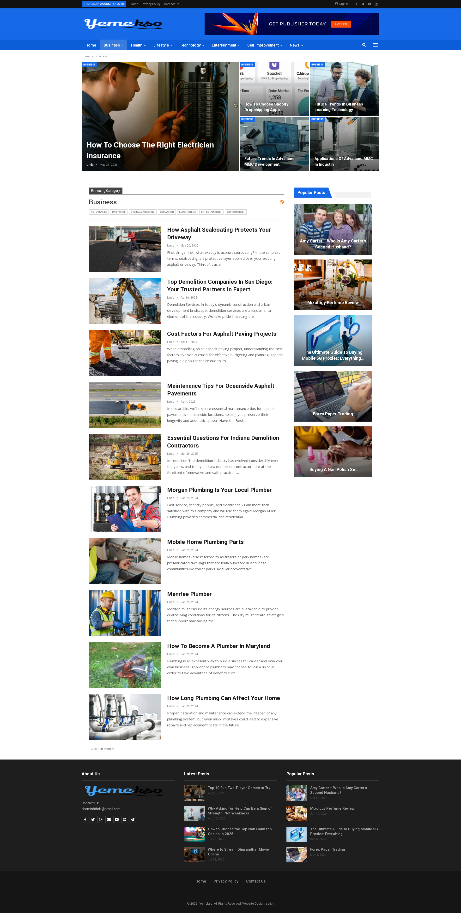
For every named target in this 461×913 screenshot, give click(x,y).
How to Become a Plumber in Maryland (218, 646)
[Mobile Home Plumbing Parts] (125, 561)
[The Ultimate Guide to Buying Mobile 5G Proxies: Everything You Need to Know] (333, 340)
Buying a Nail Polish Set (333, 469)
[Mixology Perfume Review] (333, 285)
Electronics (187, 212)
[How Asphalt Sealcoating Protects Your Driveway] (125, 249)
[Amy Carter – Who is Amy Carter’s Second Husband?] (333, 229)
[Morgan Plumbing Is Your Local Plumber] (125, 509)
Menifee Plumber (189, 594)
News (295, 45)
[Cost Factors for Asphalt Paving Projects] (125, 353)
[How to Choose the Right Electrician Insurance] (160, 116)
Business (112, 45)
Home (134, 4)
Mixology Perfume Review (333, 302)
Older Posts (103, 749)
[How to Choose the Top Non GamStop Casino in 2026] (194, 834)
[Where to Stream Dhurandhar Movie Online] (194, 854)
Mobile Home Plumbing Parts (205, 542)
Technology (190, 45)
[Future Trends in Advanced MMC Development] (274, 144)
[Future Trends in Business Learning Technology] (344, 89)
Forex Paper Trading (333, 413)
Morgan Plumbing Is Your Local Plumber (219, 490)
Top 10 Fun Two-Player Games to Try (239, 788)
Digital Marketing (143, 212)
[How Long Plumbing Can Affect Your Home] (125, 717)
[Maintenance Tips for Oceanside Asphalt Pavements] (125, 405)
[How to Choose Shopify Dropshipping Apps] (274, 89)
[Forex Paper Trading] (333, 396)
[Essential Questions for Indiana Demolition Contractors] (125, 457)
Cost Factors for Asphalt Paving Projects (221, 333)
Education (167, 212)
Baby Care (119, 212)
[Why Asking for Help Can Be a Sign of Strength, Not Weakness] (194, 813)
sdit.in (270, 903)
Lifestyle (161, 45)
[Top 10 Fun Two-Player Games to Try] (194, 793)
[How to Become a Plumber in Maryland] (125, 665)
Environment (236, 212)
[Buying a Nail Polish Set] (333, 451)
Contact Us (171, 4)
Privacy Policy (151, 4)
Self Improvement (263, 45)
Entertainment (224, 45)
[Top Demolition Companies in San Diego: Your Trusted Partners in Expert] (125, 301)
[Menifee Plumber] (125, 613)
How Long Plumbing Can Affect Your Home (223, 698)
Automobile (99, 212)
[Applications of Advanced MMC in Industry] (344, 144)
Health (136, 45)
